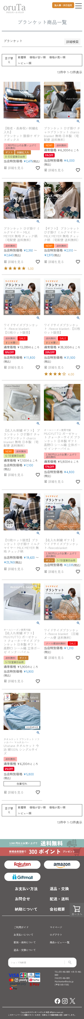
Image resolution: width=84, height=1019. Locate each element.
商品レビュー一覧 (59, 942)
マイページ (56, 927)
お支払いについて (23, 934)
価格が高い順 (57, 57)
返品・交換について (25, 950)
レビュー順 (24, 63)
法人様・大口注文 (63, 5)
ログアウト (56, 934)
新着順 (22, 57)
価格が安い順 (38, 57)
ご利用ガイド (21, 927)
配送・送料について (25, 942)
